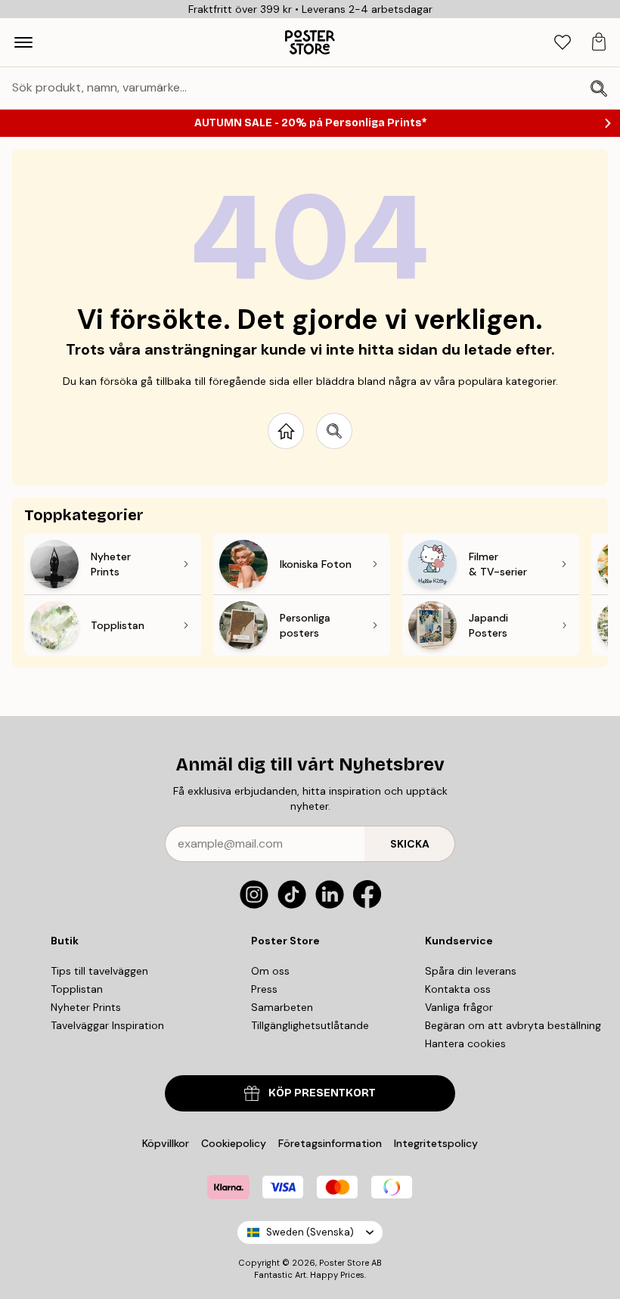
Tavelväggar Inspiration (107, 1025)
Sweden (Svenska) (310, 1232)
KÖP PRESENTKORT (322, 1093)
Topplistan (77, 989)
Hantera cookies (465, 1043)
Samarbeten (282, 1007)
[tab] (562, 43)
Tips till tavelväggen (99, 971)
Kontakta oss (458, 989)
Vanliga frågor (459, 1007)
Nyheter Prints (86, 1007)
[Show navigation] (23, 42)
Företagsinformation (330, 1143)
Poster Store (344, 1262)
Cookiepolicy (233, 1143)
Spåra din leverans (470, 971)
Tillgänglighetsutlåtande (310, 1025)
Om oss (270, 971)
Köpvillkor (165, 1143)
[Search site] (334, 431)
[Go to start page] (286, 431)
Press (264, 989)
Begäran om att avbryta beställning (513, 1025)
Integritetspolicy (436, 1143)
